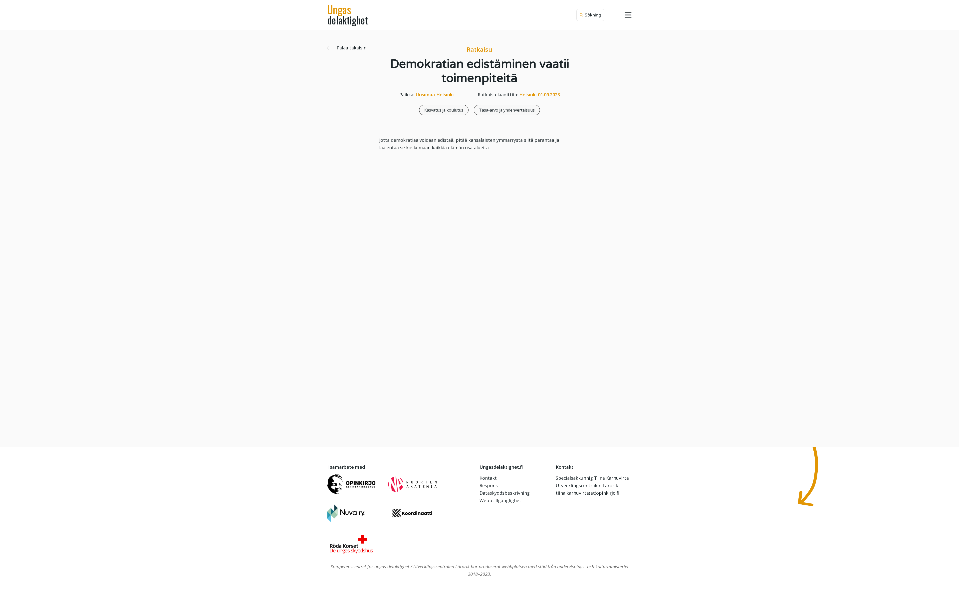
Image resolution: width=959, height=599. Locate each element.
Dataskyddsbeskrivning (505, 493)
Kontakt (488, 478)
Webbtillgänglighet (500, 500)
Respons (489, 485)
